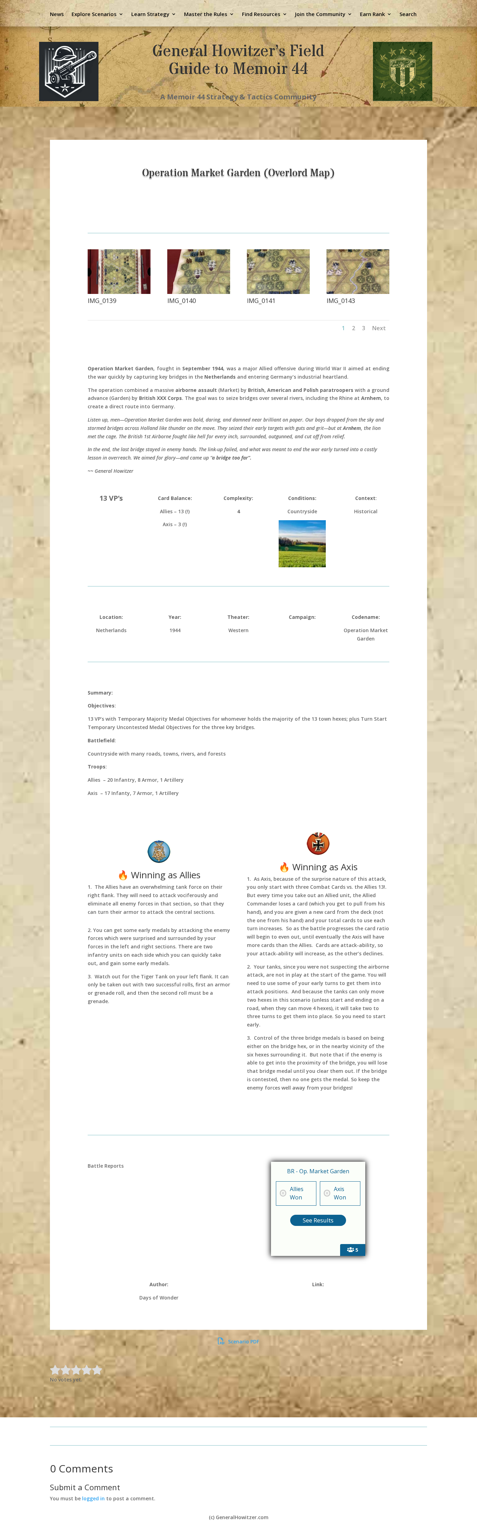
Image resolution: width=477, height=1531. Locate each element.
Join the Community (320, 14)
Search (408, 14)
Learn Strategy (150, 14)
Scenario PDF (243, 1341)
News (57, 14)
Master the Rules (205, 14)
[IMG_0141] (278, 292)
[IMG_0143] (357, 292)
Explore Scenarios (94, 14)
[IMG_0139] (119, 292)
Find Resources (261, 14)
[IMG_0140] (198, 292)
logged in (93, 1498)
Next (379, 328)
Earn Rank (372, 14)
